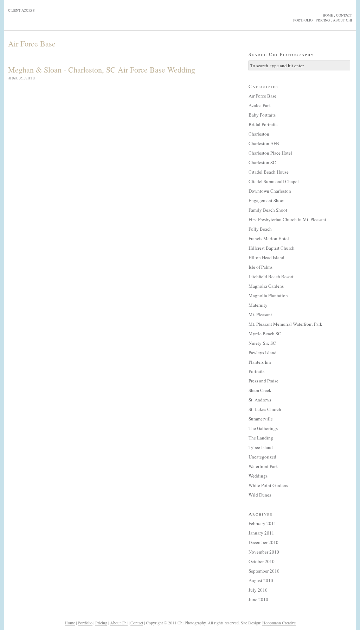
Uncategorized (262, 457)
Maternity (258, 305)
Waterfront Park (263, 466)
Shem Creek (260, 390)
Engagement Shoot (267, 200)
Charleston (259, 134)
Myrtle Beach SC (265, 333)
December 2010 (263, 542)
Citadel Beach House (269, 172)
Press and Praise (263, 381)
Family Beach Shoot (268, 210)
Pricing (101, 622)
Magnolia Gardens (266, 286)
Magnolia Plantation (268, 295)
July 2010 (258, 590)
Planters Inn (260, 362)
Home (70, 622)
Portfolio (85, 622)
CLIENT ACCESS (21, 10)
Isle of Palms (260, 267)
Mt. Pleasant (260, 314)
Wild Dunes (260, 495)
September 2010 (264, 571)
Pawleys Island (263, 352)
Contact (136, 622)
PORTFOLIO (303, 20)
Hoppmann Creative (279, 622)
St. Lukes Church (265, 409)
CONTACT (344, 15)
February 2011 (262, 523)
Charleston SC (262, 162)
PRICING (323, 20)
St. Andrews (260, 400)
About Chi (119, 622)
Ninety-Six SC (262, 343)
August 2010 (261, 580)
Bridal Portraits (263, 124)
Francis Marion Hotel (269, 238)
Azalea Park (260, 105)
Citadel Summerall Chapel (274, 181)
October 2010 (262, 561)
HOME (328, 15)
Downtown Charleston (270, 191)
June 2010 (258, 599)
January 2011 (261, 533)
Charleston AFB (264, 143)
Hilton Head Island (266, 257)
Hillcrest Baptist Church (272, 248)
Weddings (258, 476)
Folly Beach (260, 229)
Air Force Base (262, 96)
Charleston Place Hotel (270, 153)
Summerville (261, 419)
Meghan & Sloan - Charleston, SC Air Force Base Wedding (101, 69)
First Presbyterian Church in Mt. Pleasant (287, 219)
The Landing (261, 438)
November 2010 (264, 552)
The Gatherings (263, 428)
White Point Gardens (268, 485)
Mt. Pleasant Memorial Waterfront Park (285, 324)
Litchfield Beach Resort (271, 276)
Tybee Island (261, 447)
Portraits (256, 371)
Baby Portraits (262, 115)
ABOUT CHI (342, 20)
